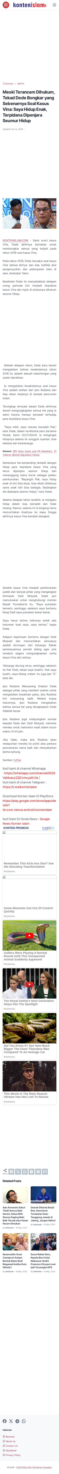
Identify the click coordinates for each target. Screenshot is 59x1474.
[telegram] (31, 1172)
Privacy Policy (13, 1455)
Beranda (10, 1436)
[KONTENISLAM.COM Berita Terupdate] (29, 5)
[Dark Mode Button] (54, 5)
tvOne (17, 760)
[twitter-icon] (11, 1421)
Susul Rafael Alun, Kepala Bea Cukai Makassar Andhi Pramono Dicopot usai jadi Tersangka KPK (43, 1261)
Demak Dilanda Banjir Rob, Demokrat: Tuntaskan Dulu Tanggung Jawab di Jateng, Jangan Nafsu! (43, 1214)
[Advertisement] (29, 46)
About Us (10, 1441)
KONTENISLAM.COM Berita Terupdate (34, 1467)
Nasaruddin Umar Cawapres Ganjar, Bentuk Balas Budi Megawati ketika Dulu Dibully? (15, 1261)
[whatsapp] (25, 1172)
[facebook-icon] (5, 1421)
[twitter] (18, 1172)
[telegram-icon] (17, 1421)
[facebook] (11, 1172)
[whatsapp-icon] (24, 1421)
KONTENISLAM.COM (15, 240)
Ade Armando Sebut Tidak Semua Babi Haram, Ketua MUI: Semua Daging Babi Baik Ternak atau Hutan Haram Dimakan (15, 1215)
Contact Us (11, 1445)
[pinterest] (38, 1172)
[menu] (6, 5)
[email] (45, 1172)
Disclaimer (11, 1450)
